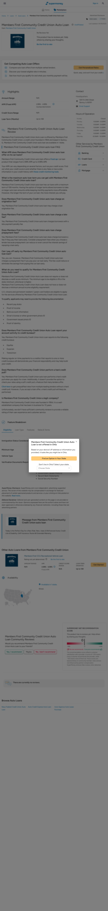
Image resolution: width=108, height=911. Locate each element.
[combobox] (54, 468)
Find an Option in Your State (54, 458)
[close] (76, 441)
